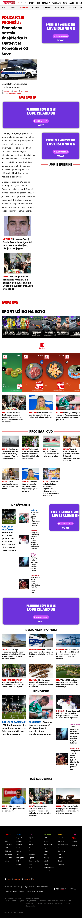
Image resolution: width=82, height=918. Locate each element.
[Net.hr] (73, 889)
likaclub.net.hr (30, 906)
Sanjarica (74, 845)
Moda (45, 854)
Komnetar (60, 848)
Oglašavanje (18, 887)
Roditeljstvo (47, 861)
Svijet (13, 7)
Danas (7, 834)
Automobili (47, 871)
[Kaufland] (41, 346)
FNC (17, 861)
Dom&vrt (46, 841)
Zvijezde (31, 838)
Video (74, 838)
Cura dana (61, 841)
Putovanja (46, 858)
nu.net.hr (69, 903)
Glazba (31, 844)
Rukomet (19, 841)
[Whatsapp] (27, 97)
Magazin (46, 2)
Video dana (61, 864)
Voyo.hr (21, 901)
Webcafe (56, 2)
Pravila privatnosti (11, 891)
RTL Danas (35, 7)
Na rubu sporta (20, 848)
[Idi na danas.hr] (9, 2)
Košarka (18, 851)
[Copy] (34, 97)
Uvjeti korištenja (30, 887)
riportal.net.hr (30, 903)
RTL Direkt (47, 7)
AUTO (72, 3)
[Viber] (30, 97)
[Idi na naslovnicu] (22, 5)
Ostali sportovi (20, 858)
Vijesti (4, 7)
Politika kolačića (42, 887)
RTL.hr (7, 901)
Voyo (30, 867)
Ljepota (46, 848)
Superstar (31, 858)
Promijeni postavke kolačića (35, 891)
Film (30, 841)
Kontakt (21, 891)
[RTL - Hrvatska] (64, 889)
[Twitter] (23, 97)
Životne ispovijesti (49, 867)
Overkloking (61, 851)
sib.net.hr (43, 901)
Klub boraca (19, 844)
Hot (38, 2)
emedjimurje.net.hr (32, 901)
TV (29, 851)
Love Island (32, 854)
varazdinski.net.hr (65, 901)
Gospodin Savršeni (34, 861)
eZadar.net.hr (59, 903)
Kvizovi (60, 861)
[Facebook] (20, 97)
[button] (4, 318)
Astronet (60, 838)
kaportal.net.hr (53, 901)
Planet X (60, 854)
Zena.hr (13, 901)
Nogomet (19, 838)
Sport (31, 2)
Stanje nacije (59, 7)
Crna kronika (23, 7)
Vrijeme (7, 861)
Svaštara (60, 858)
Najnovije (74, 842)
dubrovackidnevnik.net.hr (45, 903)
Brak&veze (46, 838)
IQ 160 (79, 3)
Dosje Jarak (72, 7)
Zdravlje (46, 864)
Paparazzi (31, 848)
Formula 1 (19, 864)
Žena (65, 2)
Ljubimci (46, 851)
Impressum (8, 887)
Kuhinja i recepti (48, 844)
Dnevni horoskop (63, 844)
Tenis (17, 854)
